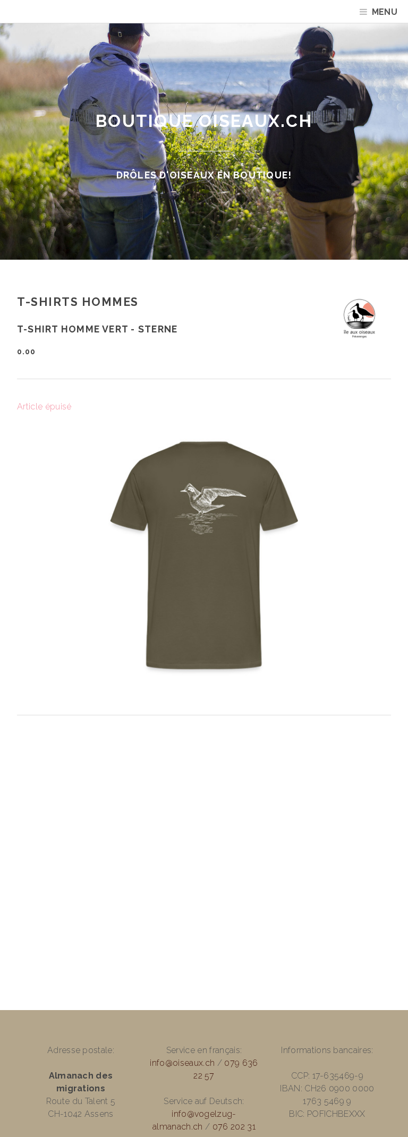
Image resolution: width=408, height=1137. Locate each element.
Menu (384, 12)
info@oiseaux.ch (182, 1063)
